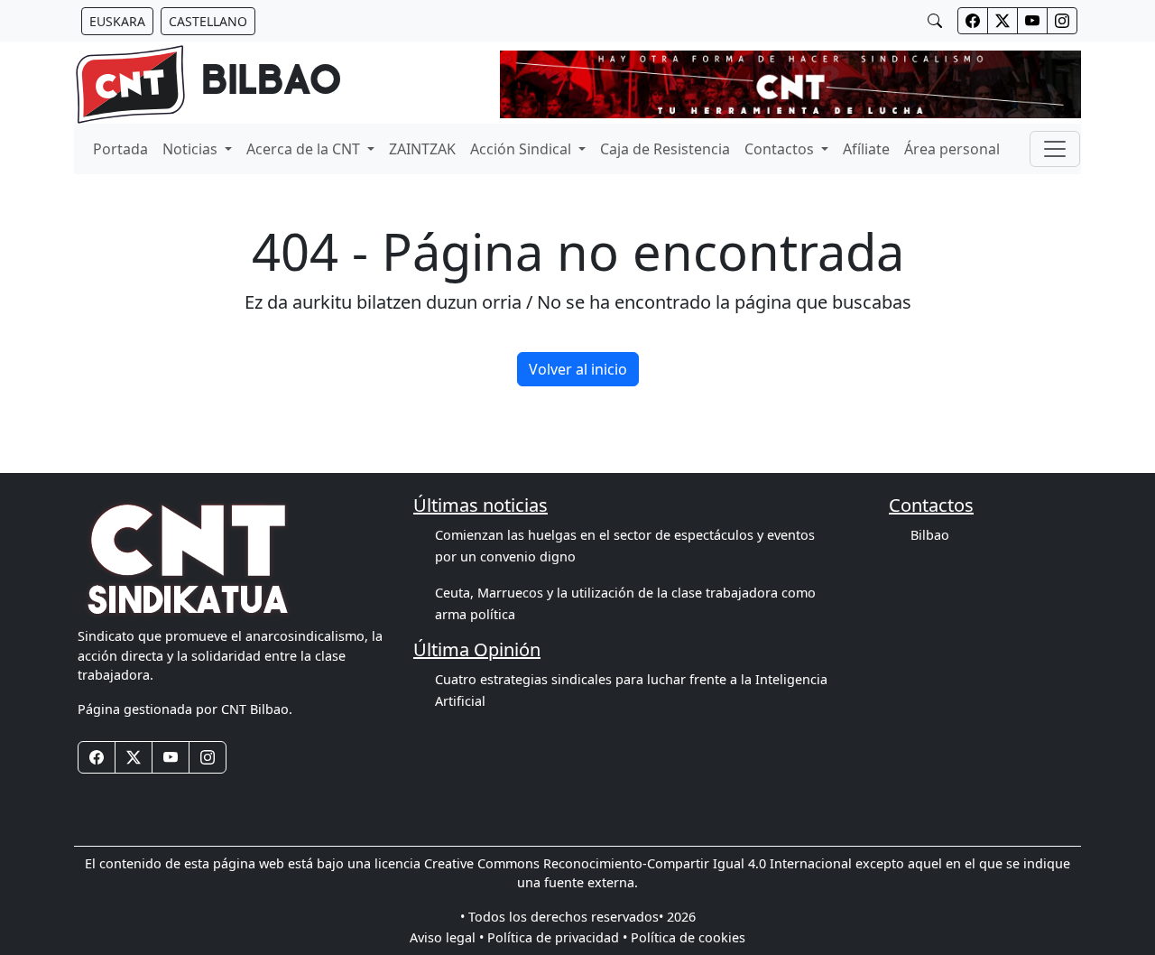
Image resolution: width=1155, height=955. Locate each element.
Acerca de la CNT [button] (305, 149)
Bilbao (929, 534)
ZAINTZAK (422, 149)
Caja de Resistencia (665, 149)
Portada (120, 149)
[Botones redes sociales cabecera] (972, 20)
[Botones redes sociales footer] (97, 757)
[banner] (207, 84)
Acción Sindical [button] (522, 149)
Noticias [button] (191, 149)
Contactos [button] (781, 149)
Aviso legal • (447, 937)
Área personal (952, 149)
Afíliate (866, 149)
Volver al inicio (578, 369)
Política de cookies (688, 937)
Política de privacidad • (557, 937)
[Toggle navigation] (1055, 149)
